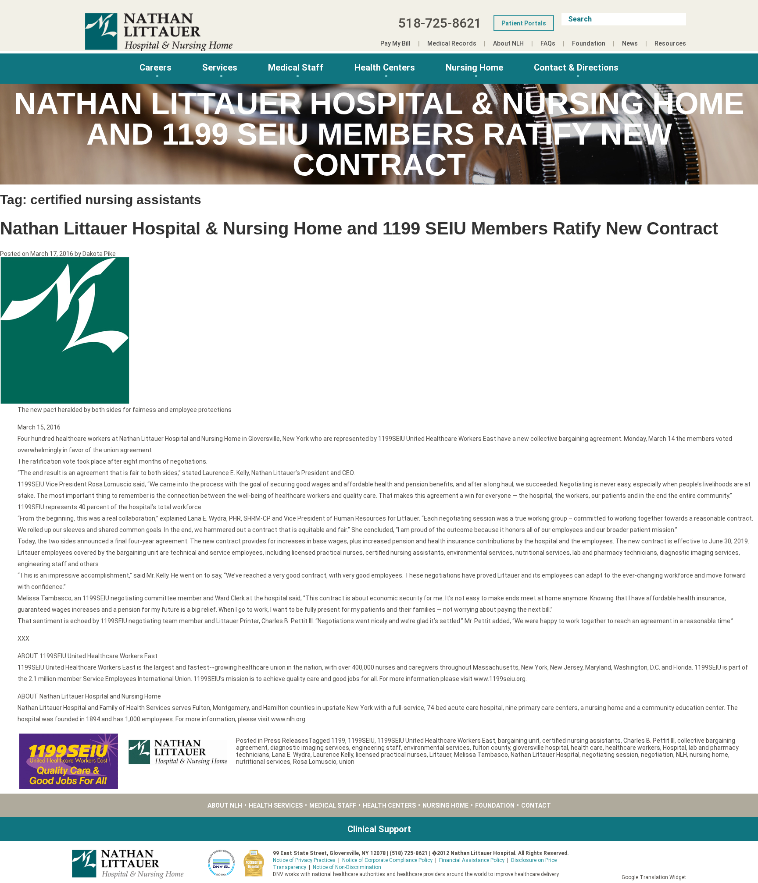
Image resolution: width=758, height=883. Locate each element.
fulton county (491, 747)
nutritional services (263, 761)
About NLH (508, 43)
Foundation (588, 43)
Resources (670, 43)
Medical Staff (296, 67)
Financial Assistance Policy (471, 860)
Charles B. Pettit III (649, 740)
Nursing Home (474, 67)
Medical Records (451, 43)
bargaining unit (519, 740)
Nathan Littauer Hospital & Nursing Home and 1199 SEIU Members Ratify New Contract (359, 228)
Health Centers (384, 67)
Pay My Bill (395, 43)
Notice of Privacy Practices (304, 860)
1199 (338, 740)
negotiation (657, 754)
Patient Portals (523, 23)
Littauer (440, 754)
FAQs (547, 43)
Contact (536, 805)
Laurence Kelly (333, 754)
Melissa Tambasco (481, 754)
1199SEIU (361, 740)
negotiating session (610, 754)
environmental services (437, 747)
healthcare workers (632, 747)
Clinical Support (379, 829)
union (346, 761)
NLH (681, 754)
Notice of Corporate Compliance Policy (387, 860)
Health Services (276, 805)
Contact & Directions (576, 67)
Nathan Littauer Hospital (545, 754)
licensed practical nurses (391, 754)
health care (587, 747)
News (630, 43)
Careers (155, 67)
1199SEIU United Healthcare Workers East (436, 740)
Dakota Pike (99, 253)
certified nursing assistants (581, 740)
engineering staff (376, 747)
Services (219, 67)
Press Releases (286, 740)
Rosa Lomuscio (314, 761)
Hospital (674, 747)
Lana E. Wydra (291, 754)
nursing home (709, 754)
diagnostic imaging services (309, 747)
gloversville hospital (540, 747)
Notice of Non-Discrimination (347, 867)
